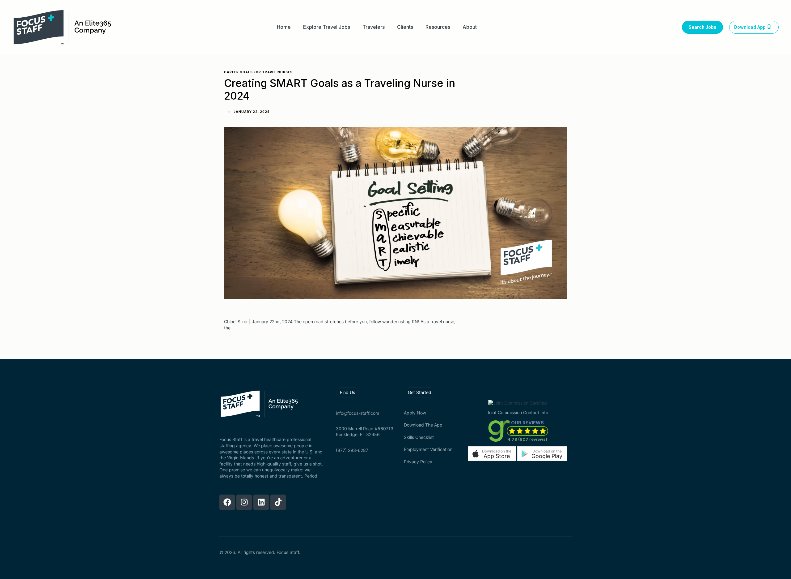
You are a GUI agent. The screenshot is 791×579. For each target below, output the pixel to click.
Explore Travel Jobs (326, 27)
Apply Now (415, 412)
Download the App (423, 424)
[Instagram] (244, 502)
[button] (492, 453)
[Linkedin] (261, 502)
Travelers (373, 27)
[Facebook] (227, 502)
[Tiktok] (278, 502)
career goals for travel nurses (258, 72)
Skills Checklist (419, 437)
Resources (437, 27)
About (470, 27)
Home (284, 27)
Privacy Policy (418, 461)
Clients (405, 27)
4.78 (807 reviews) (527, 439)
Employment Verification (428, 449)
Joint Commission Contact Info (517, 412)
